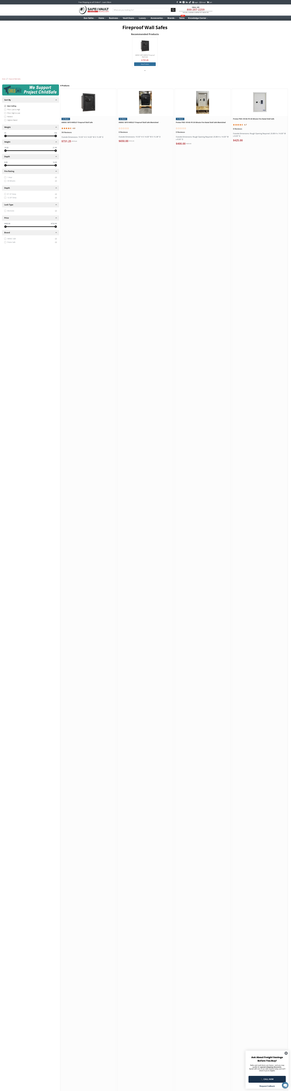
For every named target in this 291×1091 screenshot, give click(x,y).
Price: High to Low (13, 113)
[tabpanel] (145, 52)
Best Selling (11, 106)
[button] (285, 1085)
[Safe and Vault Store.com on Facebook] (177, 2)
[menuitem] (89, 18)
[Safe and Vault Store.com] (94, 10)
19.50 (6, 147)
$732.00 (54, 223)
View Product (145, 64)
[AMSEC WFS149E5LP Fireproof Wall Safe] (145, 46)
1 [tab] (145, 70)
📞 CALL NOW (267, 1079)
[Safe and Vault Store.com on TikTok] (190, 2)
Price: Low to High (13, 109)
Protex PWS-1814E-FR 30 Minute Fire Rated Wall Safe (253, 119)
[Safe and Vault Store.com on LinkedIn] (187, 2)
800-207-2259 (196, 9)
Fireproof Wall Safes (14, 79)
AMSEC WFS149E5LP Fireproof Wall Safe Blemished (138, 122)
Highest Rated (12, 120)
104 (55, 133)
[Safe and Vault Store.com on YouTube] (180, 2)
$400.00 (7, 223)
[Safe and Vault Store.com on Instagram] (184, 2)
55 (5, 133)
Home (4, 79)
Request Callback (267, 1086)
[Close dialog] (286, 1053)
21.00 (55, 147)
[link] (30, 177)
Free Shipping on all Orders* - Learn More (94, 2)
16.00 (55, 162)
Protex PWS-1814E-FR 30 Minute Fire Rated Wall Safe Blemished (201, 122)
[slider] (5, 136)
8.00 (6, 162)
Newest (10, 116)
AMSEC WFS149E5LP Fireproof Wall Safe (77, 122)
